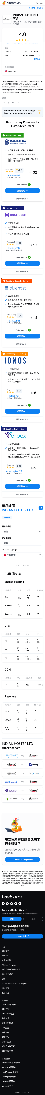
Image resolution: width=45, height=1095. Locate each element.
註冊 (12, 919)
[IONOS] (15, 360)
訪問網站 (21, 190)
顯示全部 (37, 59)
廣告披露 (40, 8)
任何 (6, 531)
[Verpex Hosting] (15, 435)
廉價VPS (5, 1032)
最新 (6, 543)
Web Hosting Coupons (11, 1062)
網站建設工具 (7, 1051)
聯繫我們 (5, 955)
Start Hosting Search (24, 859)
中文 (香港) (11, 555)
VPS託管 (5, 1028)
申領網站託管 (7, 974)
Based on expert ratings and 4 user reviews (22, 44)
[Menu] (41, 3)
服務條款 (5, 993)
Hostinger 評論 (14, 248)
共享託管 (5, 1018)
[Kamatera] (15, 142)
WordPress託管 (8, 1014)
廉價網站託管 (7, 1023)
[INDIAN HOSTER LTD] (7, 19)
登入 (33, 919)
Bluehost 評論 (14, 321)
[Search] (37, 3)
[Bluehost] (15, 287)
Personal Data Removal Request (14, 983)
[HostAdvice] (11, 3)
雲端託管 (5, 1037)
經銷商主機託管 (8, 1046)
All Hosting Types (9, 1004)
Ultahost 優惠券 (8, 1081)
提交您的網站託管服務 (11, 969)
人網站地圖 (6, 960)
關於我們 (5, 951)
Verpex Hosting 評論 (14, 471)
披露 (4, 979)
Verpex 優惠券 (7, 1086)
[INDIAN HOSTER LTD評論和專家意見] (4, 102)
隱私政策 (5, 988)
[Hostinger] (15, 215)
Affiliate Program (9, 965)
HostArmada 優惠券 (10, 1072)
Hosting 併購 (21, 936)
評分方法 (32, 8)
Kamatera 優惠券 (9, 1067)
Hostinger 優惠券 (9, 1076)
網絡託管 (5, 1009)
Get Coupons (23, 184)
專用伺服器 (6, 1042)
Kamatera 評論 (14, 175)
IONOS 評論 (14, 396)
